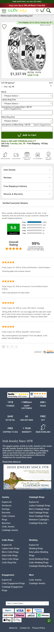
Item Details (10, 170)
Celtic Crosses (8, 516)
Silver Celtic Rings (10, 559)
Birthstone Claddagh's (39, 520)
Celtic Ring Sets (9, 562)
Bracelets (6, 513)
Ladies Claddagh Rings (39, 505)
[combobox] (27, 95)
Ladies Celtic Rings (10, 548)
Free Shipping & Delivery (15, 186)
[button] (27, 603)
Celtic (8, 527)
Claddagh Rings (36, 497)
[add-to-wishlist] (4, 26)
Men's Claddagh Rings (39, 509)
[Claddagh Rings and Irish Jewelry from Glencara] (17, 10)
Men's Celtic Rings (10, 552)
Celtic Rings (7, 540)
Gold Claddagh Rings (38, 513)
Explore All (7, 502)
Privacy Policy (38, 628)
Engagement (8, 575)
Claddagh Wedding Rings (40, 566)
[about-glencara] (27, 477)
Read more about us (12, 462)
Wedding (33, 540)
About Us (13, 628)
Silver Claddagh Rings (39, 516)
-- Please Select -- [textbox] (11, 95)
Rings (4, 520)
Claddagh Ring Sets (38, 523)
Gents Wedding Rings (39, 559)
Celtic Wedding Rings (38, 562)
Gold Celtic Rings (10, 555)
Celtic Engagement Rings (13, 583)
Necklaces (6, 505)
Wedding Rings (36, 548)
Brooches (6, 523)
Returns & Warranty (13, 194)
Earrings (5, 509)
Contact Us (25, 628)
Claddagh (10, 530)
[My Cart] (42, 10)
